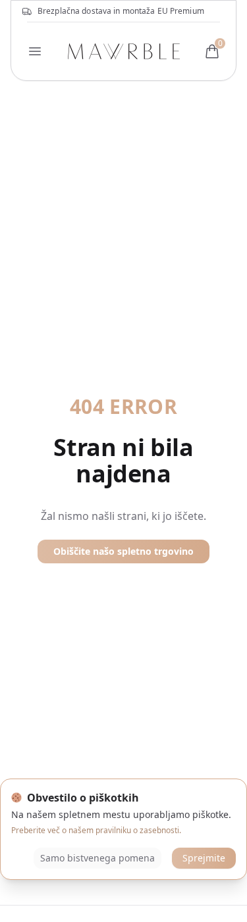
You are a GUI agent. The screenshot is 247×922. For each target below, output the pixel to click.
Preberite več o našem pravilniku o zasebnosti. (96, 830)
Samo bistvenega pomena (97, 858)
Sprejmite (203, 858)
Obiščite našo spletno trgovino (123, 551)
